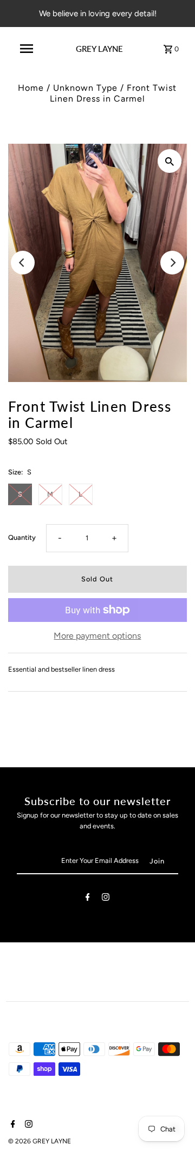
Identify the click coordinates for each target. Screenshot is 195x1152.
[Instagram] (105, 899)
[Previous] (23, 262)
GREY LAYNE (99, 48)
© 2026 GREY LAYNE (39, 1141)
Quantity (22, 537)
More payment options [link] (97, 636)
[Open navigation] (26, 48)
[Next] (172, 262)
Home (31, 88)
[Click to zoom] (169, 161)
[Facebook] (88, 899)
